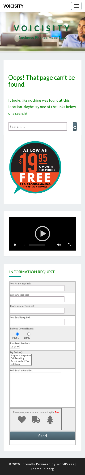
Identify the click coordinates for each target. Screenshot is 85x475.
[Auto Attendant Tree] (20, 361)
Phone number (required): (22, 306)
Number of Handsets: (20, 343)
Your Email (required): (20, 317)
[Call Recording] (20, 358)
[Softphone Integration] (20, 355)
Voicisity (13, 6)
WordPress (66, 464)
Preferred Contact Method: (22, 328)
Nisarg (49, 469)
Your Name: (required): (20, 283)
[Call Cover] (20, 364)
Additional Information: (21, 370)
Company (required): (19, 295)
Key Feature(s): (17, 352)
